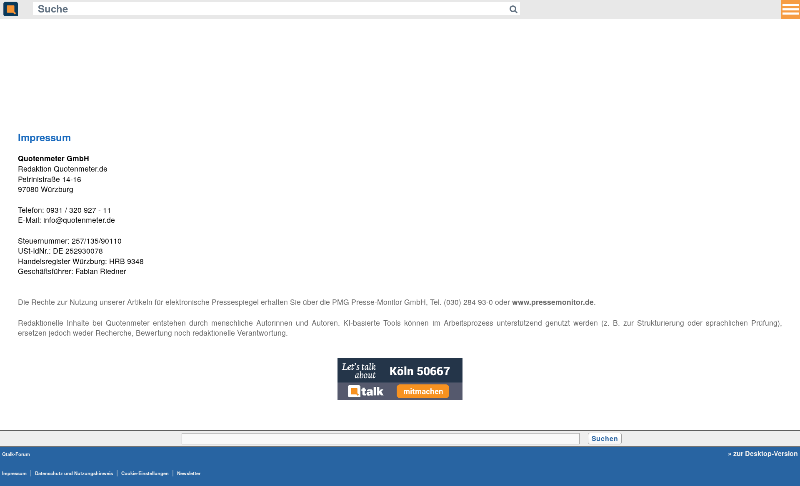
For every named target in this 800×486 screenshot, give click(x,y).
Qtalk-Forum (16, 454)
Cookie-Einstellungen (145, 473)
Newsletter (188, 473)
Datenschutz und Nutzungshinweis (74, 473)
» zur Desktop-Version (763, 453)
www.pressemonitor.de (553, 302)
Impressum (14, 473)
